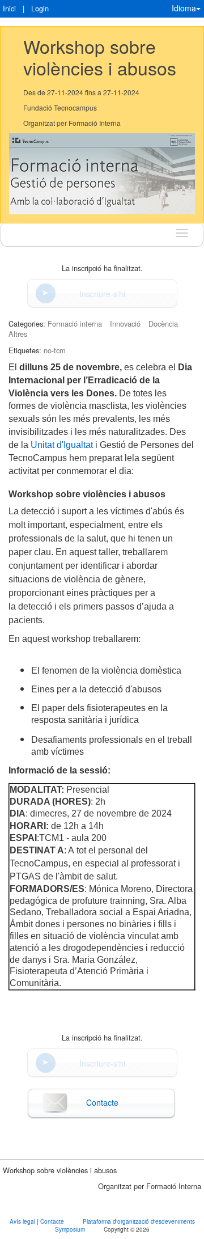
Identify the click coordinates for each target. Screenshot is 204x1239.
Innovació (125, 323)
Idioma (184, 8)
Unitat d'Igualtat (63, 445)
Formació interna (75, 323)
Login (40, 8)
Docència (163, 323)
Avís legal (23, 1221)
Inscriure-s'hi (102, 293)
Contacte (102, 1102)
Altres (17, 333)
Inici (9, 8)
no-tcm (55, 350)
